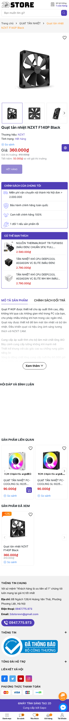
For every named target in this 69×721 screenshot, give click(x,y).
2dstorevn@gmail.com (24, 614)
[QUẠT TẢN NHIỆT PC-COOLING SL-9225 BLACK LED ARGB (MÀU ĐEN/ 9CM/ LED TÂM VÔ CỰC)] (52, 461)
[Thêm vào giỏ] (29, 490)
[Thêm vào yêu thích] (64, 37)
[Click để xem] (34, 68)
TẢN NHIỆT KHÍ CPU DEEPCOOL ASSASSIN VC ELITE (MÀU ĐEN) (35, 260)
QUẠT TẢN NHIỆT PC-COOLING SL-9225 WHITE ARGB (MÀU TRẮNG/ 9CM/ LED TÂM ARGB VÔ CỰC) (16, 482)
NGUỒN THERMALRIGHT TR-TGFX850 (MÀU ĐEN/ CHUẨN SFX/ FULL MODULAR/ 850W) (39, 245)
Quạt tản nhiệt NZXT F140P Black (15, 548)
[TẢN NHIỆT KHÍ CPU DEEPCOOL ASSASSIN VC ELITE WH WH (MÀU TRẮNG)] (8, 278)
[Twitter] (12, 678)
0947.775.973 (23, 608)
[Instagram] (29, 678)
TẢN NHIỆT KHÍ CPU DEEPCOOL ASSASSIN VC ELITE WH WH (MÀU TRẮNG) (37, 277)
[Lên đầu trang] (63, 686)
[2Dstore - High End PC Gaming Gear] (17, 5)
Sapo (43, 707)
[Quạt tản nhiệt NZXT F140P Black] (18, 527)
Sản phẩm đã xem (15, 506)
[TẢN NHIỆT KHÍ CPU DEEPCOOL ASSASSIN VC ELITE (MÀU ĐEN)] (8, 262)
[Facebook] (4, 678)
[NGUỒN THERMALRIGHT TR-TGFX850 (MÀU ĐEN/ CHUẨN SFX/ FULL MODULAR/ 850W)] (8, 246)
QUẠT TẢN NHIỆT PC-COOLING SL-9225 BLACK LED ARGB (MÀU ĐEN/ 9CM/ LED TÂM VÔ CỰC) (50, 482)
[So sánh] (7, 144)
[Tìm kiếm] (64, 13)
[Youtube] (20, 678)
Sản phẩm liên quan (17, 439)
